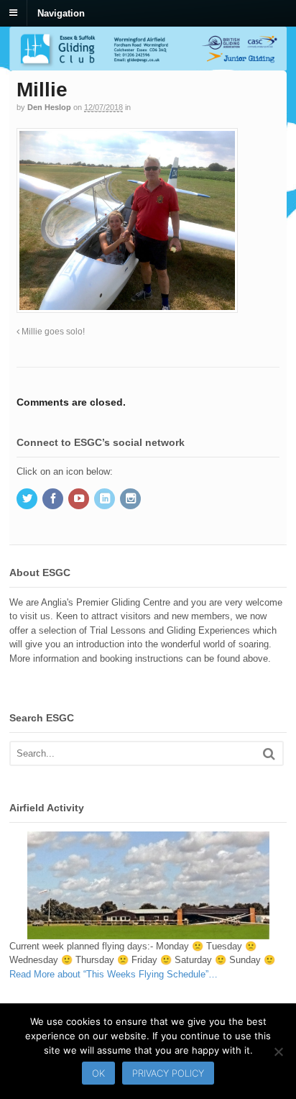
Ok (98, 1073)
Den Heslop (49, 107)
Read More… (113, 974)
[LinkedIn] (105, 499)
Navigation (61, 12)
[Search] (269, 753)
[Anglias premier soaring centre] (148, 63)
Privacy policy (168, 1073)
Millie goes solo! (52, 331)
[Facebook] (53, 499)
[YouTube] (79, 499)
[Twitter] (28, 499)
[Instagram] (131, 499)
